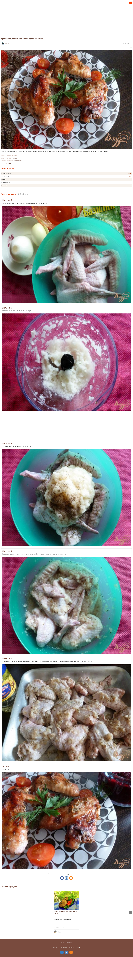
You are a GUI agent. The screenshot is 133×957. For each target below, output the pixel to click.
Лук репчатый (5, 176)
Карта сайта (64, 947)
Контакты (71, 947)
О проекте (55, 947)
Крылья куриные (19, 160)
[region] (66, 19)
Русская (14, 158)
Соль (2, 189)
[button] (130, 2)
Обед (9, 163)
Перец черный (5, 186)
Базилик (3, 179)
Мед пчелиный (5, 182)
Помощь (78, 947)
